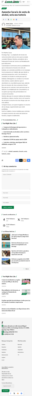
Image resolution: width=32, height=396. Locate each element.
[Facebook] (9, 219)
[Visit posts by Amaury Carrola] (3, 24)
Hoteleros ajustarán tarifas (11, 136)
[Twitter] (23, 219)
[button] (3, 1)
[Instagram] (9, 225)
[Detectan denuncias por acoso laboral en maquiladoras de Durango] (6, 245)
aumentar (16, 151)
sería (25, 151)
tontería (4, 154)
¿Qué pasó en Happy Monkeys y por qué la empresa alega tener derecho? (20, 236)
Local (4, 8)
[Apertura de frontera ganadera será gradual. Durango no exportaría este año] (6, 253)
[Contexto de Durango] (12, 1)
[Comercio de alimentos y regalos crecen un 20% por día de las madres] (26, 281)
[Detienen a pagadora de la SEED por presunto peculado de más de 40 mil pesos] (6, 261)
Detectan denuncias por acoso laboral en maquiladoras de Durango (20, 244)
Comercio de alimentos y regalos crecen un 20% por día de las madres (11, 281)
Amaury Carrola (9, 23)
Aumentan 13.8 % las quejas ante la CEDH (15, 139)
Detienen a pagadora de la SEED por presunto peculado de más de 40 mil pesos (21, 260)
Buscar (27, 268)
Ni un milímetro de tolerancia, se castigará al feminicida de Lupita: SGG (11, 292)
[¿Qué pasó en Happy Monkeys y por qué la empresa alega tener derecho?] (6, 237)
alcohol (10, 151)
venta (8, 154)
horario (21, 151)
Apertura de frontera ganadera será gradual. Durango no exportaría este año (20, 252)
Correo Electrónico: (7, 383)
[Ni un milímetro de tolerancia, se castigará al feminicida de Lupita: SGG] (26, 291)
